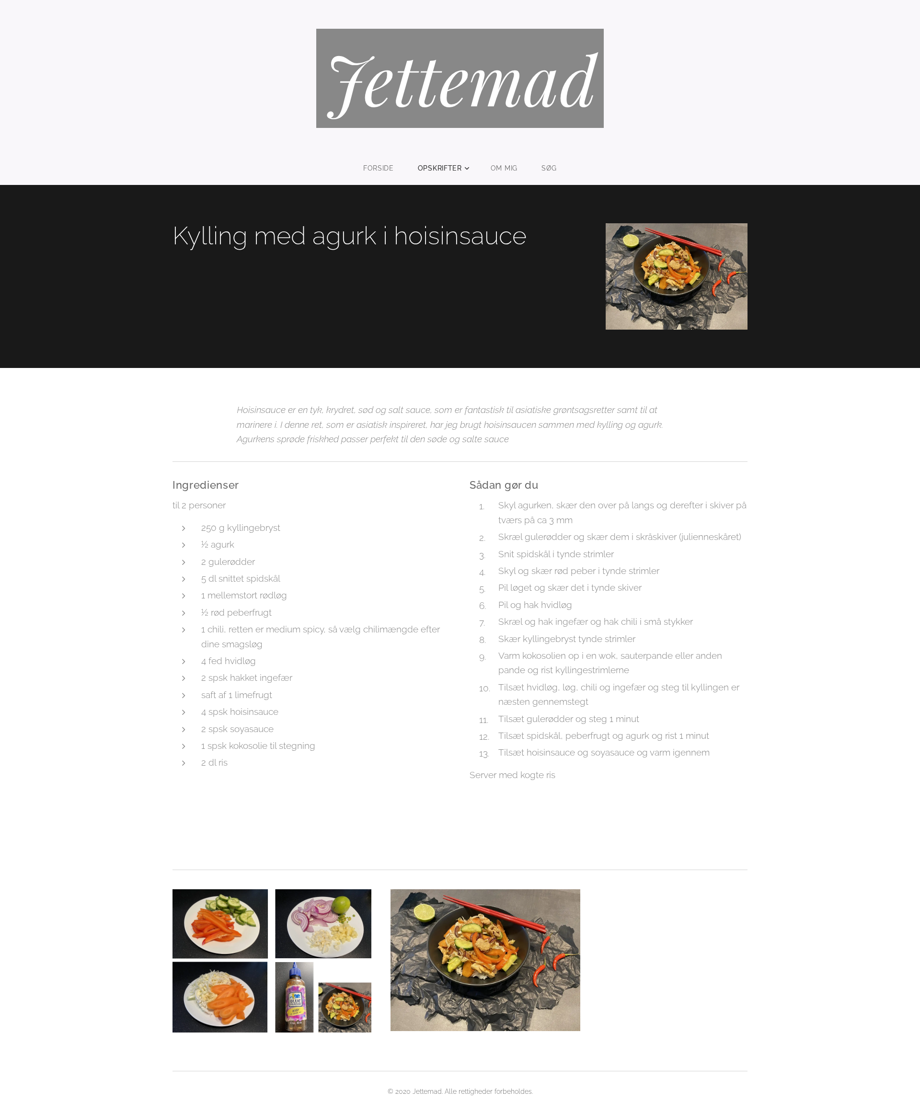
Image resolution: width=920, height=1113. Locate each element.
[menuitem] (384, 168)
